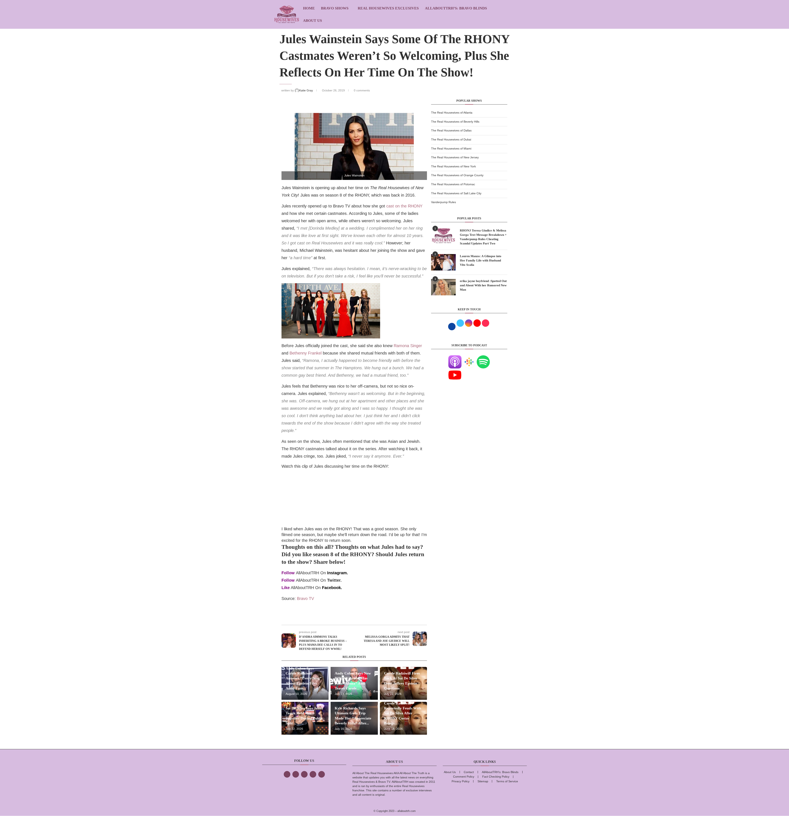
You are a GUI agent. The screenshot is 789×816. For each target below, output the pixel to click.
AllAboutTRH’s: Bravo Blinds (456, 8)
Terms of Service (507, 781)
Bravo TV (305, 598)
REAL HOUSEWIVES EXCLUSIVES (388, 8)
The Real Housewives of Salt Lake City (456, 193)
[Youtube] (454, 371)
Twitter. (334, 580)
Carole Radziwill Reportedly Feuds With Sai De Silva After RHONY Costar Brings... (402, 713)
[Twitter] (295, 774)
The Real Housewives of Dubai (451, 139)
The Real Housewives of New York (453, 166)
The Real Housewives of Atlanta (451, 112)
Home (309, 8)
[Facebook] (287, 774)
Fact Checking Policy (495, 776)
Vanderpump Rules (443, 202)
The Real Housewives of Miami (451, 148)
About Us (312, 20)
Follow (288, 573)
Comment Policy (463, 776)
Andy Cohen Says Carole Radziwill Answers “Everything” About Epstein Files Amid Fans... (304, 678)
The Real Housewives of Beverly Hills (455, 121)
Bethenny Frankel (306, 353)
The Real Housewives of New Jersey (455, 157)
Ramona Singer (408, 345)
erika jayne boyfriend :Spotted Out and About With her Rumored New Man (483, 285)
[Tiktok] (313, 774)
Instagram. (337, 573)
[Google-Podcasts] (469, 357)
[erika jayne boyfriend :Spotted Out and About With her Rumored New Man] (443, 287)
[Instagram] (304, 774)
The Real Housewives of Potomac (453, 184)
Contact (469, 772)
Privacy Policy (460, 781)
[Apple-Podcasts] (454, 357)
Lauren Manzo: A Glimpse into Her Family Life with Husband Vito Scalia (480, 260)
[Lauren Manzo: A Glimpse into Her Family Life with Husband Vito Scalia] (443, 262)
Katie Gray (306, 90)
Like (285, 587)
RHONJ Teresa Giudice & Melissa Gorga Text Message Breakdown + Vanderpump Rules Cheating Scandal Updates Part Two (483, 237)
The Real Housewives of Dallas (451, 130)
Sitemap (483, 781)
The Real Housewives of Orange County (457, 175)
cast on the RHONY (404, 206)
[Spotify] (483, 357)
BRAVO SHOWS (334, 8)
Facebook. (332, 587)
